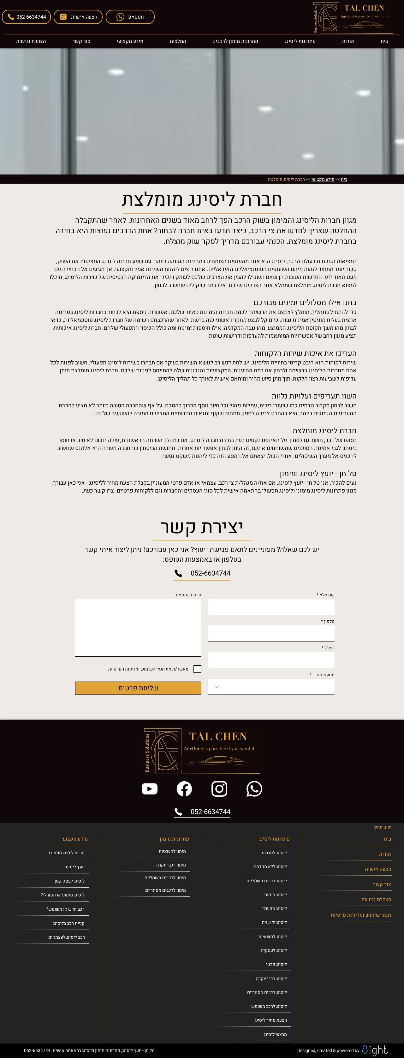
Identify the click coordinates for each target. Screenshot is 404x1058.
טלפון (329, 621)
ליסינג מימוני (310, 491)
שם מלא (327, 595)
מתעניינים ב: (323, 675)
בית (344, 179)
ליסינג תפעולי (277, 491)
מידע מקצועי (323, 179)
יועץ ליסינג (290, 483)
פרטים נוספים (188, 595)
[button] (78, 17)
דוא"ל (329, 648)
